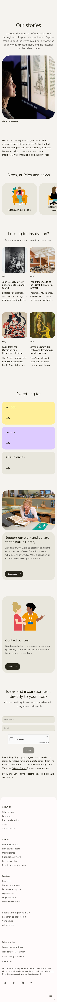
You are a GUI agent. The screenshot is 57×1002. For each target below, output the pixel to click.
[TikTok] (31, 983)
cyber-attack (35, 140)
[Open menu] (50, 995)
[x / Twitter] (5, 983)
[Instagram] (22, 983)
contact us (7, 777)
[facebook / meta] (14, 983)
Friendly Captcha (43, 742)
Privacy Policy (19, 768)
